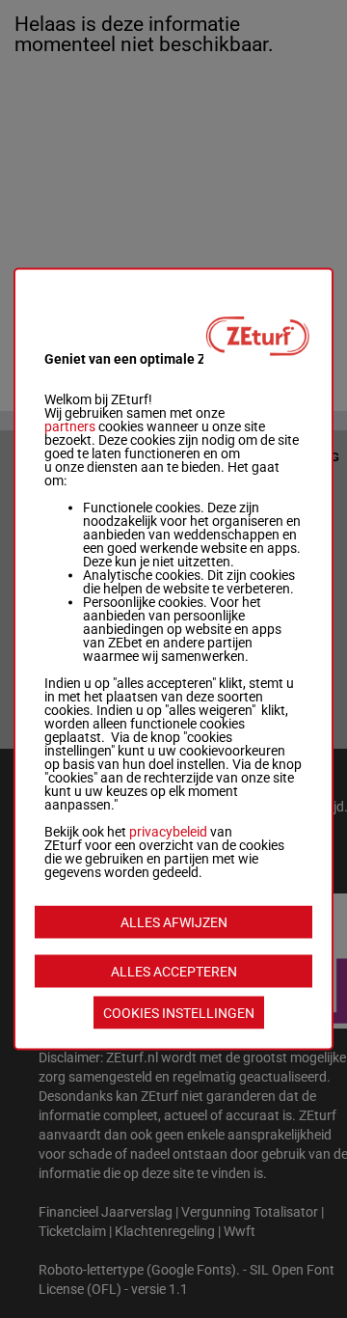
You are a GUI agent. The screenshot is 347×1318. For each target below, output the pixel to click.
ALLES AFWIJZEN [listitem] (173, 922)
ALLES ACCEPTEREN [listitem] (174, 971)
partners (69, 426)
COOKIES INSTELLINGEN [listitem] (178, 1013)
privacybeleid (168, 831)
